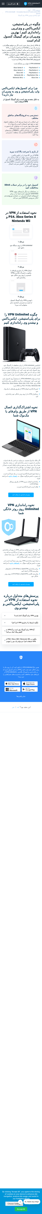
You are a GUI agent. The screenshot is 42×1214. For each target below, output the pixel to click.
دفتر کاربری (12, 4)
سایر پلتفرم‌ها (21, 696)
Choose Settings (14, 1204)
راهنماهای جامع (15, 563)
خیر (13, 707)
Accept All (21, 1209)
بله (18, 707)
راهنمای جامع (13, 476)
